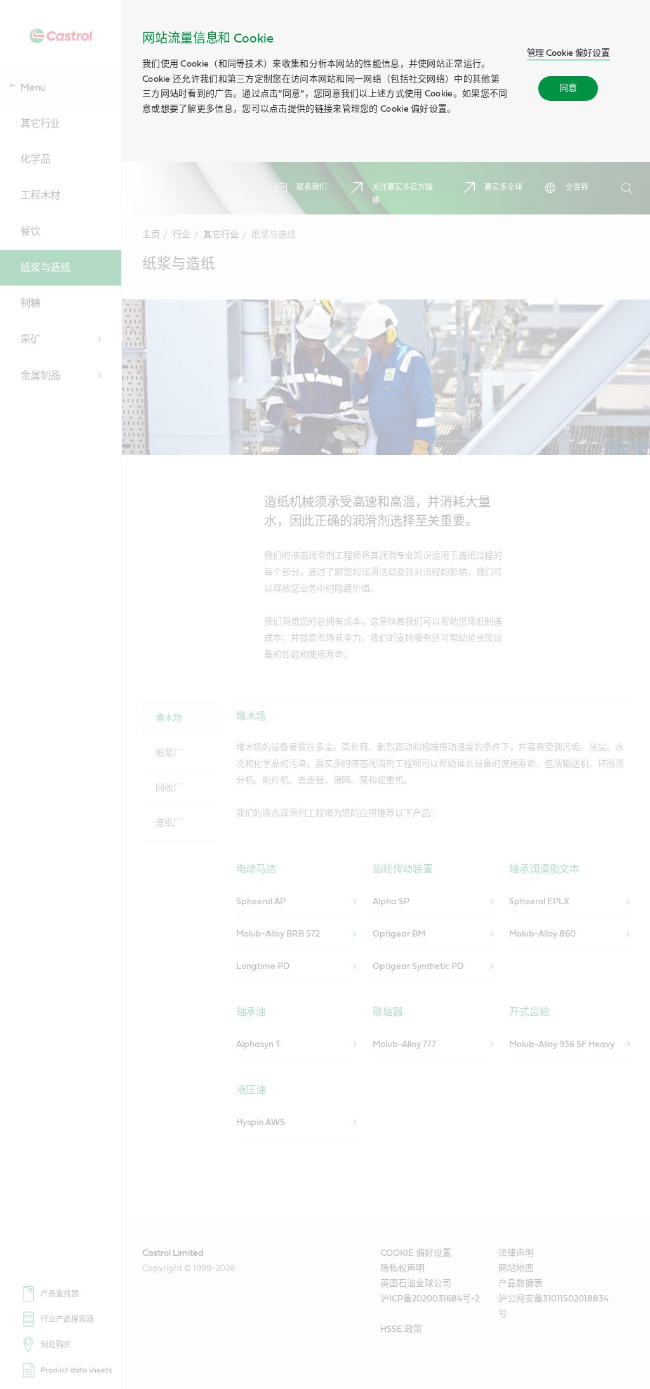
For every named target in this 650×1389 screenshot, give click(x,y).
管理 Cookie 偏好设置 (569, 53)
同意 (568, 88)
